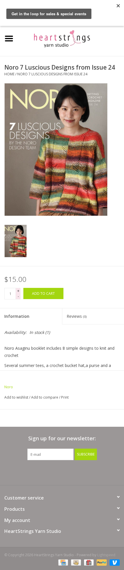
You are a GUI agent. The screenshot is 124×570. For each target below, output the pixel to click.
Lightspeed (106, 554)
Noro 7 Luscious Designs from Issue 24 (52, 74)
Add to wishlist (16, 397)
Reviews (77, 316)
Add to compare (45, 397)
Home (9, 74)
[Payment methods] (62, 562)
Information (16, 316)
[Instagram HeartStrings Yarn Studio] (93, 472)
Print (65, 397)
